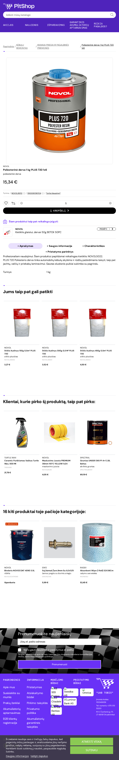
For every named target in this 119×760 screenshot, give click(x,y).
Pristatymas (34, 687)
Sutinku (92, 750)
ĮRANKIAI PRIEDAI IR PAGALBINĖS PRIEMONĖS (53, 46)
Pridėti (103, 229)
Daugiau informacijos (17, 756)
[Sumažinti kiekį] (21, 203)
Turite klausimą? (53, 193)
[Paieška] (112, 14)
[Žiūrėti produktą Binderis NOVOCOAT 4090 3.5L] (21, 542)
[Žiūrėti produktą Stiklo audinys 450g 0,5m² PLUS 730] (97, 323)
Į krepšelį (58, 210)
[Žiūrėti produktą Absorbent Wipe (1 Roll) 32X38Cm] (97, 542)
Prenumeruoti (59, 664)
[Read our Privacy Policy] (99, 655)
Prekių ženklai (11, 703)
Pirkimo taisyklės (37, 703)
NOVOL (6, 166)
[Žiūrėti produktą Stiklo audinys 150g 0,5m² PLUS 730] (21, 323)
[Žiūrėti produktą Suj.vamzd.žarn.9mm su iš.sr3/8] (59, 542)
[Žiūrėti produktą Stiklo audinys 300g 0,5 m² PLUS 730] (59, 323)
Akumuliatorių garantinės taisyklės (35, 723)
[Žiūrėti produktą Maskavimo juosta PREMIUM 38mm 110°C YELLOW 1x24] (59, 432)
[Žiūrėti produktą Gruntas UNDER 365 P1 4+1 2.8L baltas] (97, 432)
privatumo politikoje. (44, 656)
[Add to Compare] (13, 203)
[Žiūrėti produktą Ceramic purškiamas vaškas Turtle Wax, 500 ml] (21, 432)
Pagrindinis (8, 46)
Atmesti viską (91, 741)
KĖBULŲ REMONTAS (22, 46)
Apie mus (9, 687)
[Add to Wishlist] (6, 203)
